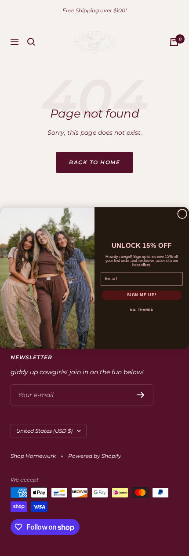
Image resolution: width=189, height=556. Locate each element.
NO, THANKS (141, 309)
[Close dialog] (182, 214)
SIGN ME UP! (141, 295)
